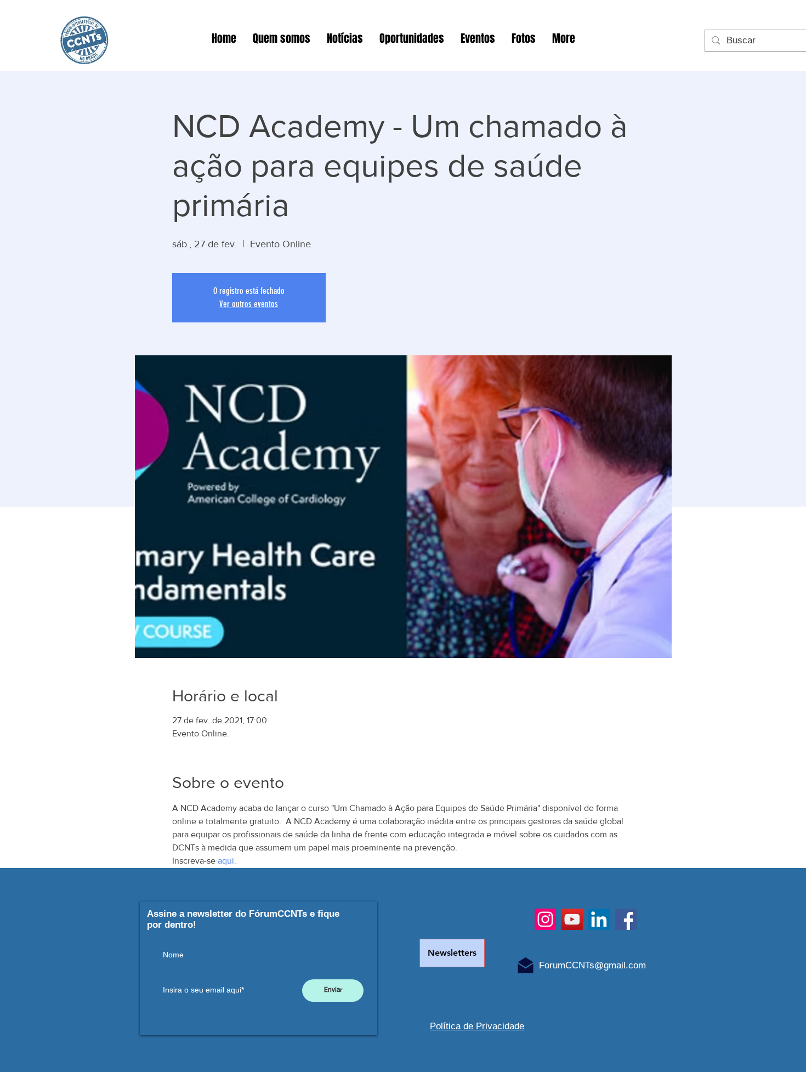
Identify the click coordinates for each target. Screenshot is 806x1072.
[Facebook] (626, 919)
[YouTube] (572, 919)
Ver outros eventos (248, 304)
